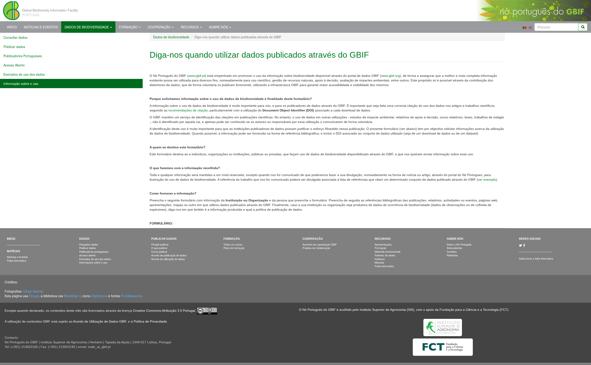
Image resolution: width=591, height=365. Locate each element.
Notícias (13, 251)
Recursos (190, 27)
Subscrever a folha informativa (536, 258)
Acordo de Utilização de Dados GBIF (99, 321)
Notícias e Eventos (41, 27)
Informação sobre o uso (20, 83)
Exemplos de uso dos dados (24, 74)
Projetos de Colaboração (316, 248)
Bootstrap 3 (72, 295)
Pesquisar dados (88, 244)
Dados (84, 238)
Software (380, 259)
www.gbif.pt (196, 76)
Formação (129, 27)
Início (12, 27)
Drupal (34, 295)
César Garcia (32, 291)
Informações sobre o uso (93, 262)
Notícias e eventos (17, 257)
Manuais (379, 262)
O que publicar (159, 248)
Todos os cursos (232, 244)
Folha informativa (16, 260)
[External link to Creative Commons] (207, 310)
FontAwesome (131, 295)
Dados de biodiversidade (87, 27)
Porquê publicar (160, 244)
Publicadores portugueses (94, 251)
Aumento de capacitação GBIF (319, 244)
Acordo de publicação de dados (169, 255)
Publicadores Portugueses (22, 56)
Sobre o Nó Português (459, 244)
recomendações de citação (188, 110)
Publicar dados (14, 46)
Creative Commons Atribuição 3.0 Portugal (164, 310)
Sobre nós (219, 27)
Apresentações (383, 244)
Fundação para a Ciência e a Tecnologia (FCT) (474, 309)
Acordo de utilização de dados (168, 259)
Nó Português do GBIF (319, 309)
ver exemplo (487, 179)
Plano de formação (233, 248)
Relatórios (452, 255)
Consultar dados (15, 37)
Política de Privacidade (150, 321)
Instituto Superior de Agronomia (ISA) (387, 309)
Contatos (452, 251)
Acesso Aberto (14, 65)
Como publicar (159, 251)
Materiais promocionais (388, 251)
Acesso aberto (87, 255)
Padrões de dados (385, 255)
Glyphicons (99, 295)
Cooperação (160, 27)
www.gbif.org (390, 76)
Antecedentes (454, 248)
